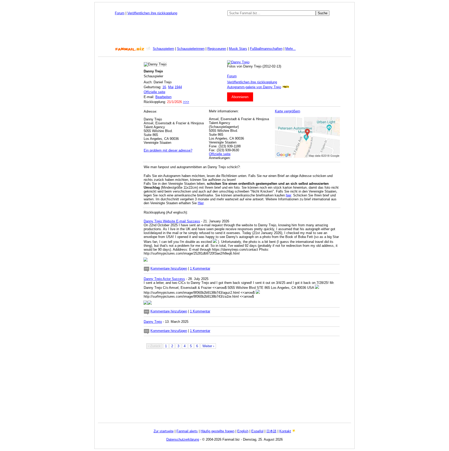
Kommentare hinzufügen (168, 268)
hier (288, 195)
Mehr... (290, 49)
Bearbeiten (163, 97)
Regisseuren (216, 49)
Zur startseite (164, 431)
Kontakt (285, 431)
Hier (200, 203)
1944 (178, 87)
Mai (171, 87)
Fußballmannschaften (266, 49)
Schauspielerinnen (190, 49)
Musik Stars (238, 49)
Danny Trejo (153, 322)
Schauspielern (163, 49)
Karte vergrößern (287, 111)
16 (164, 87)
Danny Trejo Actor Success (164, 279)
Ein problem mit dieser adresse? (168, 150)
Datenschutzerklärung (182, 439)
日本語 (271, 431)
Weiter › (208, 346)
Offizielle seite (154, 92)
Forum (119, 13)
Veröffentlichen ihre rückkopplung (152, 13)
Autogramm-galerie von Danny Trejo (254, 87)
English (242, 431)
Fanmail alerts (187, 431)
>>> (186, 102)
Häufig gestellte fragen (217, 431)
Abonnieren (240, 97)
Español (257, 431)
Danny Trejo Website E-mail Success (172, 221)
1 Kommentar (200, 268)
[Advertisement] (224, 31)
